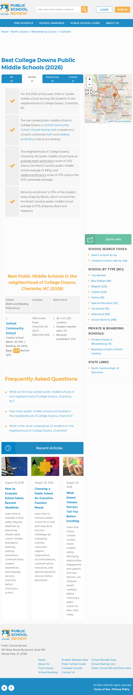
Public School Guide (74, 664)
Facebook (11, 688)
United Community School (15, 328)
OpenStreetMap (124, 121)
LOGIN (104, 10)
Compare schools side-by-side (109, 261)
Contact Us (68, 672)
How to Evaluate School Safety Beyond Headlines (14, 498)
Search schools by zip (104, 255)
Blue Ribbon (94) (101, 281)
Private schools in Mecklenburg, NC (101, 342)
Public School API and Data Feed (111, 668)
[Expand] (89, 92)
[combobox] (56, 9)
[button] (114, 96)
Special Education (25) (104, 303)
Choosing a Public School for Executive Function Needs (44, 498)
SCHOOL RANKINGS (51, 23)
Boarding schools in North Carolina (106, 351)
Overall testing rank (43, 129)
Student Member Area (75, 660)
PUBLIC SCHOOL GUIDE (85, 23)
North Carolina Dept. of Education (105, 370)
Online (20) (97, 298)
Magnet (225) (99, 287)
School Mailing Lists (103, 664)
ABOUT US (112, 23)
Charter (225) (99, 292)
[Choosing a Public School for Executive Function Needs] (45, 467)
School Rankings (48, 672)
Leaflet (110, 121)
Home (41, 660)
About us (43, 664)
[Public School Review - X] (4, 688)
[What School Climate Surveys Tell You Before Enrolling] (74, 467)
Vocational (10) (100, 309)
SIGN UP (122, 10)
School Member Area (103, 660)
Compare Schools (72, 668)
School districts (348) (104, 320)
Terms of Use (102, 689)
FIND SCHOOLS (23, 23)
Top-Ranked (98, 275)
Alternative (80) (100, 314)
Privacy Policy (121, 689)
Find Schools (46, 668)
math (49, 134)
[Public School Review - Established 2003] (14, 9)
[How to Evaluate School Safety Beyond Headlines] (14, 467)
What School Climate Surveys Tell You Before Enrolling (72, 507)
